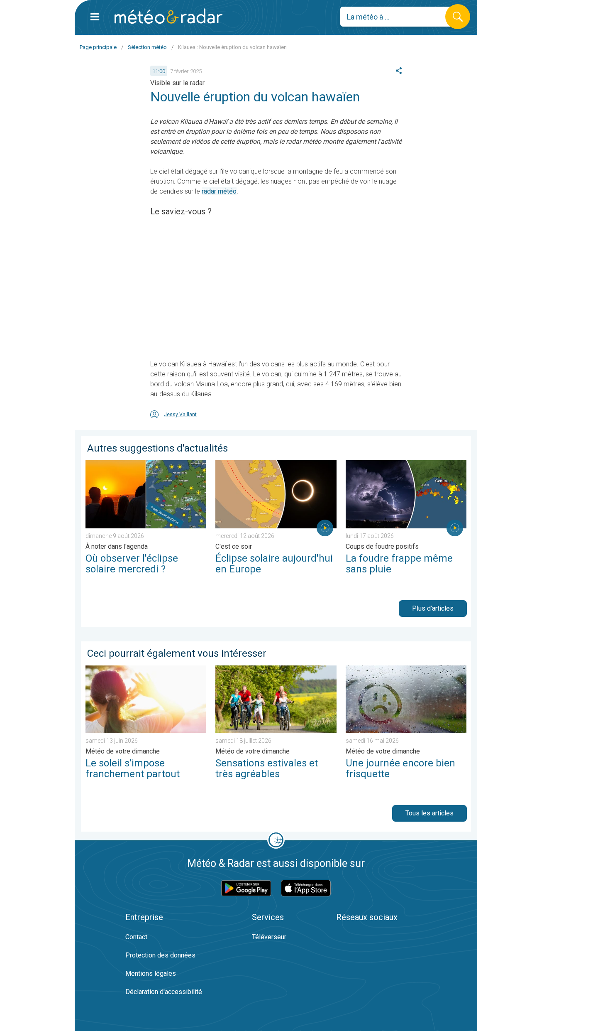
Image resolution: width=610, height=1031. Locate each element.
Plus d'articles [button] (433, 608)
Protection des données (160, 955)
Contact (136, 937)
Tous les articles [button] (429, 813)
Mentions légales (150, 973)
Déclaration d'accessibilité (163, 992)
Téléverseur (269, 937)
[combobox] (399, 17)
